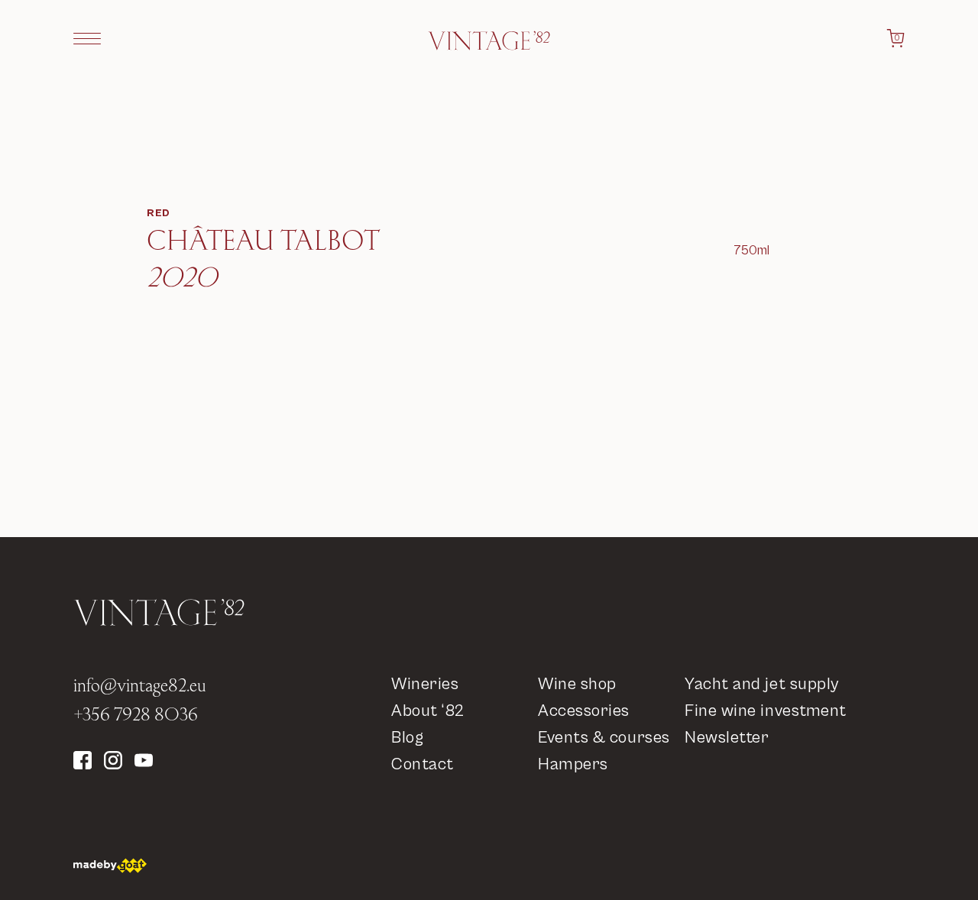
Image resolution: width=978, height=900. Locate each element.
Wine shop (577, 684)
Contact (422, 764)
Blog (407, 737)
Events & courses (604, 737)
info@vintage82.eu (139, 684)
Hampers (573, 764)
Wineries (424, 684)
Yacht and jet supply (762, 684)
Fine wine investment (766, 710)
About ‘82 (428, 710)
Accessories (584, 710)
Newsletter (727, 737)
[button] (87, 38)
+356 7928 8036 (135, 713)
